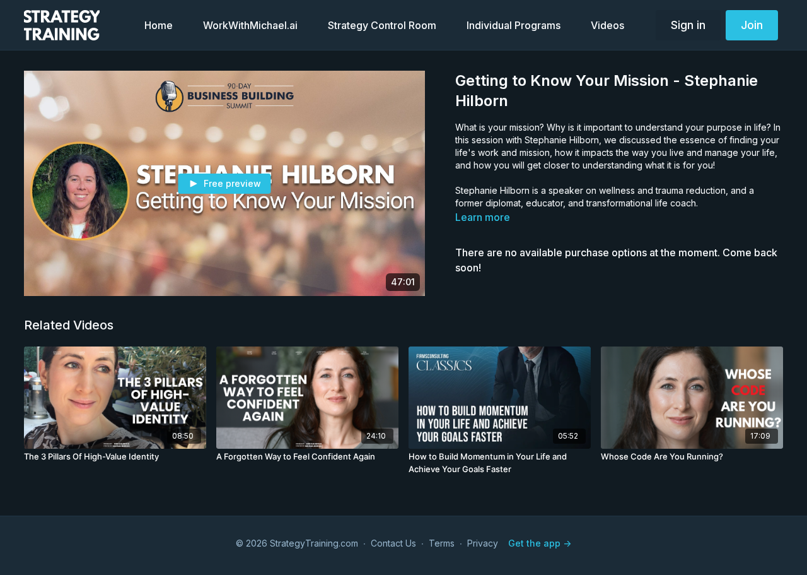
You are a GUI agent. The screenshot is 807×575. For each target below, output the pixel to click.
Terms (442, 543)
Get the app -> (539, 543)
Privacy (482, 543)
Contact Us (393, 543)
